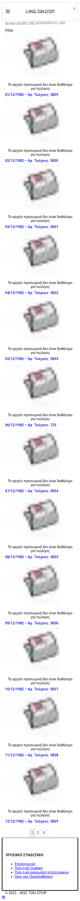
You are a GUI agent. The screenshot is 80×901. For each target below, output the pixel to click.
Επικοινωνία (25, 864)
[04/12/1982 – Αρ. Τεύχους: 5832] (40, 254)
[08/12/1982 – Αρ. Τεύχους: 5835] (40, 518)
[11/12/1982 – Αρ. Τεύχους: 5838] (40, 716)
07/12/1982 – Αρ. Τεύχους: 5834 (31, 491)
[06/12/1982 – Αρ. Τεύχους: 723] (40, 386)
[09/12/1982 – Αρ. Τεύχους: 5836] (40, 584)
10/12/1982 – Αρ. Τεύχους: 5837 (31, 689)
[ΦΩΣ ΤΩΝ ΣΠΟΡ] (40, 11)
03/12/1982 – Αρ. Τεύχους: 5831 (31, 227)
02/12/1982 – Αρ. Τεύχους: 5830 (31, 160)
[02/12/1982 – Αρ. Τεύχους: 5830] (40, 122)
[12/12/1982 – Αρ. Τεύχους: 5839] (40, 782)
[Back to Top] (3, 897)
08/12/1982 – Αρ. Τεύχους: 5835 (31, 557)
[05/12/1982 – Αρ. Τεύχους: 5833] (40, 320)
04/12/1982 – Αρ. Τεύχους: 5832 (31, 293)
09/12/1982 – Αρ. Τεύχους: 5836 (31, 623)
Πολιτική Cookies (29, 868)
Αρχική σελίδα (16, 23)
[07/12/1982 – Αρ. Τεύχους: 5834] (40, 452)
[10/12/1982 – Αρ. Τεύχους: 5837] (40, 650)
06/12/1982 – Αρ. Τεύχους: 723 (30, 425)
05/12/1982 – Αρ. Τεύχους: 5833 (31, 359)
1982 (31, 23)
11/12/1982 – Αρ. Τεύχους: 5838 (31, 755)
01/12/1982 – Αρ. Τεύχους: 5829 (31, 95)
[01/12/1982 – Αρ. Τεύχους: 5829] (40, 56)
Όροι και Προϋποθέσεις (34, 876)
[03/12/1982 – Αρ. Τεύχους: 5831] (40, 188)
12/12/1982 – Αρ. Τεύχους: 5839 (31, 821)
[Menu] (8, 11)
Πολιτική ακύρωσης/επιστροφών (42, 872)
